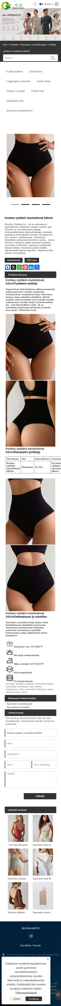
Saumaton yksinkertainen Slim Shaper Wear (43, 912)
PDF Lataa (32, 260)
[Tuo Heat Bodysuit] (18, 828)
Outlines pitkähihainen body (18, 912)
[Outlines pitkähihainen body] (18, 895)
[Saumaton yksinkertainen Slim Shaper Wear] (43, 895)
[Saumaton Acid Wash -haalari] (43, 861)
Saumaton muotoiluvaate (33, 44)
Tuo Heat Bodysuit (18, 845)
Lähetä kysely (13, 260)
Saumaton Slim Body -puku (43, 845)
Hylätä (16, 999)
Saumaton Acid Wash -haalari (43, 878)
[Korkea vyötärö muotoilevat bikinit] (30, 165)
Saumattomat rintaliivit (18, 707)
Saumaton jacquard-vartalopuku (18, 878)
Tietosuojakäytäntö (26, 992)
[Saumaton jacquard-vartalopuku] (18, 861)
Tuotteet (14, 44)
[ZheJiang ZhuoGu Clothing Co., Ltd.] (12, 9)
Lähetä (40, 796)
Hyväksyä (34, 999)
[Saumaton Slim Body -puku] (43, 828)
